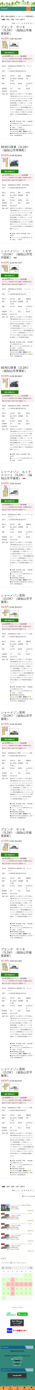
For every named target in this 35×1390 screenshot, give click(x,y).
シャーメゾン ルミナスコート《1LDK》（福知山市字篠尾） (16, 475)
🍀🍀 (20, 131)
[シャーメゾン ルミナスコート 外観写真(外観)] (14, 492)
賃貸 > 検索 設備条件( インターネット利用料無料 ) (17, 16)
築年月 (22, 19)
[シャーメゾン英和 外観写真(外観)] (14, 613)
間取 (12, 19)
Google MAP (17, 1375)
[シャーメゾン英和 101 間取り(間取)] (5, 613)
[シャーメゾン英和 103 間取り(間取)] (5, 732)
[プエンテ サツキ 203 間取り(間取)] (5, 968)
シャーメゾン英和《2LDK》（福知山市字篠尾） (16, 599)
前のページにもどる (28, 1196)
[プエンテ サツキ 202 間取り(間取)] (5, 848)
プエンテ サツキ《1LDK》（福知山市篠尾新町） (16, 30)
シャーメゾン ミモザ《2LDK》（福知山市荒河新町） (16, 254)
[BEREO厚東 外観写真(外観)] (14, 163)
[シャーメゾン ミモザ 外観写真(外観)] (14, 269)
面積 (8, 19)
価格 (3, 19)
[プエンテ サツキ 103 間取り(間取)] (5, 45)
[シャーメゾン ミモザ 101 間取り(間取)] (5, 269)
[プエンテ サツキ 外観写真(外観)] (14, 45)
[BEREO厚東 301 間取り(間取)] (5, 384)
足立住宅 (4, 9)
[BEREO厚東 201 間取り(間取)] (5, 163)
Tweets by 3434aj (17, 1307)
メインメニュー (33, 9)
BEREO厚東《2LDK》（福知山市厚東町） (15, 148)
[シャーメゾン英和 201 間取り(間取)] (5, 1087)
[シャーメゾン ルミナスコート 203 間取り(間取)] (5, 492)
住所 (17, 19)
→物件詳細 (30, 1210)
